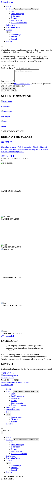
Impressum (5, 382)
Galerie (9, 29)
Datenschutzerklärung (23, 83)
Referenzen (15, 16)
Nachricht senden (8, 88)
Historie (14, 18)
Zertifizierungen (17, 14)
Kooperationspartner (19, 23)
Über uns (9, 9)
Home (8, 6)
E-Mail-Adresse (8, 68)
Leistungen (10, 25)
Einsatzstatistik (17, 20)
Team (13, 11)
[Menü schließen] (2, 433)
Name (4, 65)
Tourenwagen (16, 34)
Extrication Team (13, 27)
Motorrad (14, 37)
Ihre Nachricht (7, 81)
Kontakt (9, 41)
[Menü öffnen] (2, 46)
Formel (14, 39)
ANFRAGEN (7, 373)
